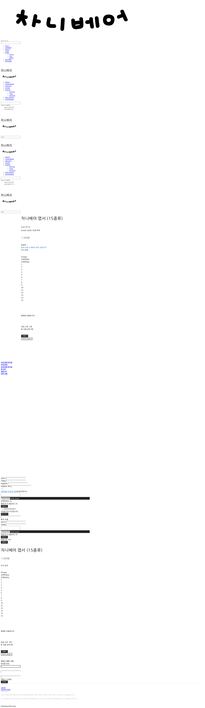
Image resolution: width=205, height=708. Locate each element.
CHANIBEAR (8, 47)
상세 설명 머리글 (6, 362)
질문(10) (4, 371)
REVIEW (11, 58)
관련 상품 (4, 373)
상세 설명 (4, 364)
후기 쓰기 (4, 514)
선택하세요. (25, 259)
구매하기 (4, 542)
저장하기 (4, 506)
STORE (7, 51)
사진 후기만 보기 (9, 509)
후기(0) (3, 369)
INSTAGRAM (8, 61)
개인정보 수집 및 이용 (9, 491)
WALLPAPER (8, 59)
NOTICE (11, 54)
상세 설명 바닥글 (6, 367)
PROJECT (7, 49)
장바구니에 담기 (6, 654)
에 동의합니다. (14, 491)
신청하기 (4, 682)
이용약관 (3, 688)
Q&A (10, 56)
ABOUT (7, 46)
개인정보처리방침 (5, 689)
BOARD (7, 53)
